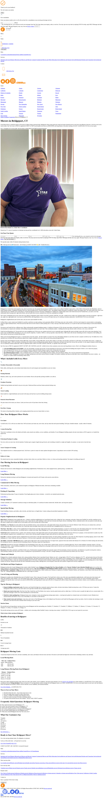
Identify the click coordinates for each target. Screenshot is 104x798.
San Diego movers (82, 763)
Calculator (3, 54)
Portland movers (22, 763)
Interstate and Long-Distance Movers (9, 59)
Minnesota (57, 99)
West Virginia (4, 115)
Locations (8, 54)
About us (18, 54)
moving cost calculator (67, 681)
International (13, 54)
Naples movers (28, 768)
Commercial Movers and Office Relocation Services (48, 59)
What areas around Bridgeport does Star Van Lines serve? (16, 711)
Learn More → (4, 471)
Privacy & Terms (31, 751)
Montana (39, 102)
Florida (20, 93)
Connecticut (40, 90)
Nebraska (57, 102)
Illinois (20, 95)
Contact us (3, 782)
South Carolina (4, 111)
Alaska (20, 88)
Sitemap (37, 751)
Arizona (39, 88)
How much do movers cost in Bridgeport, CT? (13, 704)
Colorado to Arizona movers (62, 773)
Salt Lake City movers (65, 763)
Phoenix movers (14, 763)
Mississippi (3, 102)
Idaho (2, 95)
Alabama (3, 88)
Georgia (39, 93)
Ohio (56, 106)
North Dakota (40, 106)
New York (3, 106)
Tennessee (39, 111)
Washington (58, 113)
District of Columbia (5, 93)
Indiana (39, 95)
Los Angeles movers (5, 763)
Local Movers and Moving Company (27, 59)
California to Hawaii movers (34, 773)
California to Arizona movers (48, 773)
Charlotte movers (5, 768)
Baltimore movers (43, 768)
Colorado (21, 90)
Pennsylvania (40, 109)
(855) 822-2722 (5, 48)
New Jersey (40, 104)
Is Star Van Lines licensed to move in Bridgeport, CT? (15, 706)
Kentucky (21, 97)
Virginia (39, 113)
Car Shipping (20, 757)
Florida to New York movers (76, 773)
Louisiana (39, 97)
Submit (37, 26)
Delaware (57, 90)
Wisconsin (21, 115)
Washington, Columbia (7, 43)
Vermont (21, 113)
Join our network (48, 788)
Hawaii (57, 93)
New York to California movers (38, 774)
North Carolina (22, 106)
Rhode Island (58, 109)
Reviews (29, 54)
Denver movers (56, 763)
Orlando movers (20, 768)
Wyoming (39, 115)
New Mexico (58, 104)
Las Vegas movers (48, 763)
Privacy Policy (30, 26)
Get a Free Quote (5, 743)
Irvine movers (74, 763)
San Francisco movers (38, 763)
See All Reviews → (5, 731)
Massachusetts (22, 99)
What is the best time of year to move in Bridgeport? (14, 707)
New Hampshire (23, 104)
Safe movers (14, 757)
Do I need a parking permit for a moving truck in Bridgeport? (16, 709)
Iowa (56, 95)
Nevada (2, 104)
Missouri (21, 102)
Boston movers (70, 768)
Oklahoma (3, 109)
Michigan (39, 99)
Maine (56, 97)
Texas (56, 111)
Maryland (3, 99)
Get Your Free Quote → (9, 239)
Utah (2, 113)
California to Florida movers (21, 773)
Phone (16, 22)
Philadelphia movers (53, 768)
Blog (22, 54)
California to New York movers (11, 774)
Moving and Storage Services (68, 59)
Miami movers (12, 768)
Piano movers (7, 757)
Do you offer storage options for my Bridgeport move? (15, 710)
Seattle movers (29, 763)
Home (2, 117)
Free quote (3, 49)
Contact (25, 54)
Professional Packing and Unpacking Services (87, 59)
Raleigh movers (35, 768)
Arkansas (57, 88)
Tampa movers (77, 768)
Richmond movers (62, 768)
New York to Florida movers (7, 773)
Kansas (2, 97)
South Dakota (22, 111)
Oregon (21, 109)
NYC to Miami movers (25, 774)
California (3, 90)
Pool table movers (27, 757)
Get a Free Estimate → (6, 687)
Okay (2, 12)
